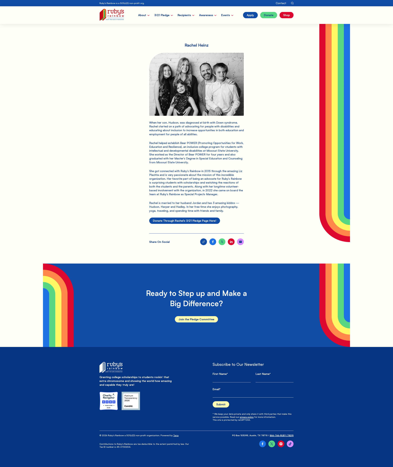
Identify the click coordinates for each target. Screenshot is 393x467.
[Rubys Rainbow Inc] (131, 401)
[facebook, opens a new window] (262, 443)
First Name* (220, 373)
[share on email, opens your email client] (240, 241)
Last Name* (263, 373)
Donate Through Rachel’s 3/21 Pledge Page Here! (184, 220)
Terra (176, 435)
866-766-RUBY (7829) (282, 435)
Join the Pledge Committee (196, 319)
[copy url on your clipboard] (203, 241)
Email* (216, 389)
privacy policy (247, 417)
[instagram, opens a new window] (281, 443)
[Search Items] (292, 3)
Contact (281, 3)
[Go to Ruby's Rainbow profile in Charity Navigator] (108, 401)
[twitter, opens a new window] (271, 443)
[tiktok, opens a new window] (290, 443)
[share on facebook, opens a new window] (212, 241)
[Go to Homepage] (111, 15)
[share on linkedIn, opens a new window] (231, 241)
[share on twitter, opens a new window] (222, 241)
